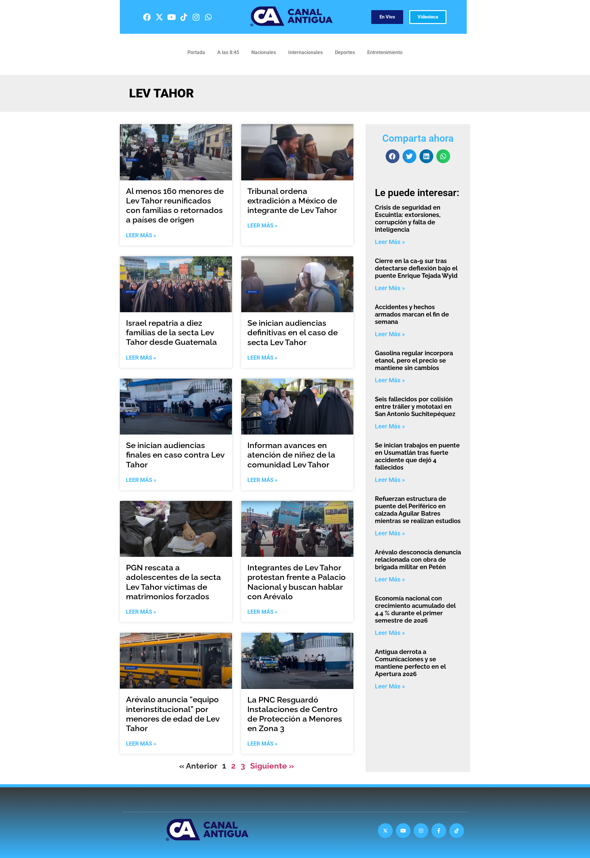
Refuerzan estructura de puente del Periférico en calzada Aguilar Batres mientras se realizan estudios (418, 510)
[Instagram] (196, 17)
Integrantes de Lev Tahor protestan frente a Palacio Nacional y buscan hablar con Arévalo (296, 582)
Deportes (345, 52)
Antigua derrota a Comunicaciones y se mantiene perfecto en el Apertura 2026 (410, 663)
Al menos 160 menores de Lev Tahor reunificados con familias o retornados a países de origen (175, 206)
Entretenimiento (385, 52)
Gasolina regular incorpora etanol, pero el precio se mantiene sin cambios (414, 360)
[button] (392, 156)
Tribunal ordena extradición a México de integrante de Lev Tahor (292, 201)
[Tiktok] (184, 17)
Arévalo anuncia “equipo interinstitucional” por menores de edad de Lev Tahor (172, 714)
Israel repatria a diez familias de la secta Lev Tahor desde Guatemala (171, 332)
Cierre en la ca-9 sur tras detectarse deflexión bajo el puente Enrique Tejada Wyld (416, 268)
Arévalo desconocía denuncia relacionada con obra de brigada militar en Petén (418, 560)
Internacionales (305, 52)
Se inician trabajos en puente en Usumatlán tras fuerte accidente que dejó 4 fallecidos (417, 456)
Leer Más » (141, 235)
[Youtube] (171, 17)
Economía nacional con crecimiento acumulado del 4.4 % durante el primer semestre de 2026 (415, 609)
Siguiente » (272, 765)
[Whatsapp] (208, 17)
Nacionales (263, 52)
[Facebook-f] (438, 830)
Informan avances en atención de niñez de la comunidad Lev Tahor (291, 455)
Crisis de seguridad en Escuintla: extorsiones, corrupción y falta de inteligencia (408, 218)
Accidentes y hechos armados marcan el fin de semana (412, 314)
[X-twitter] (159, 17)
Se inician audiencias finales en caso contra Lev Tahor (175, 455)
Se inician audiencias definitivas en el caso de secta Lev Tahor (292, 332)
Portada (196, 52)
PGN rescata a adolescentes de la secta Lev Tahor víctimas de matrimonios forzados (173, 582)
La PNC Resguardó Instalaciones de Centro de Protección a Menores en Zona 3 (294, 714)
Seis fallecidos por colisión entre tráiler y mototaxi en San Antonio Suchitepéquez (415, 407)
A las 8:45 (228, 52)
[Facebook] (147, 17)
